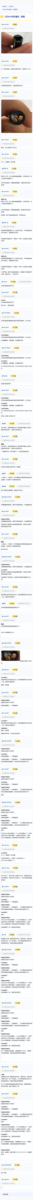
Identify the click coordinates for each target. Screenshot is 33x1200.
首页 (5, 6)
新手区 (11, 6)
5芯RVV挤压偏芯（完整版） (10, 9)
